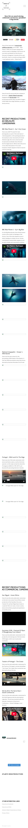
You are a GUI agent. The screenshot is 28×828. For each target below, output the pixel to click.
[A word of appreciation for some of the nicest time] (14, 751)
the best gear (13, 97)
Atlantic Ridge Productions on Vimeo (11, 810)
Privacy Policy (5, 813)
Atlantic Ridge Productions (15, 95)
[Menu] (24, 6)
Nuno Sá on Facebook (7, 804)
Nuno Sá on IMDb (6, 807)
